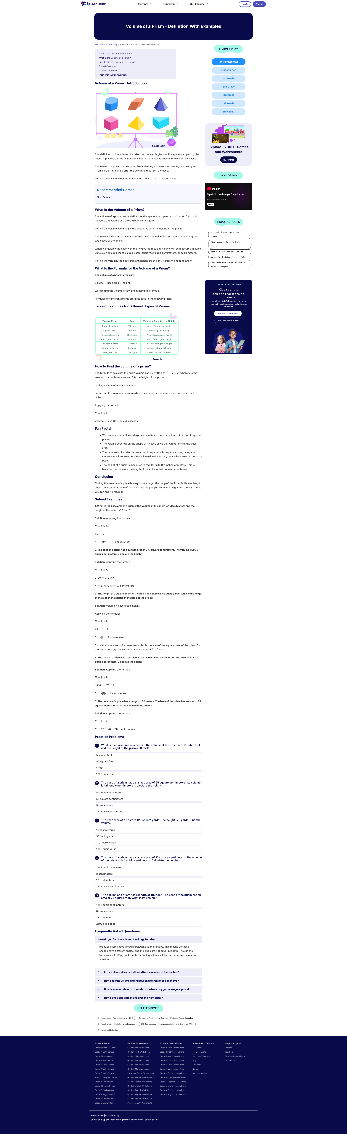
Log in (245, 4)
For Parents (197, 1047)
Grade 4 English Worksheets (139, 1094)
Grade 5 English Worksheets (139, 1098)
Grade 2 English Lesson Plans (173, 1082)
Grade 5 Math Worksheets (138, 1069)
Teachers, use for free (228, 320)
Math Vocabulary (109, 44)
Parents (143, 3)
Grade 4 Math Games (104, 1069)
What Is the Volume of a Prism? (115, 57)
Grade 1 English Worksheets (139, 1082)
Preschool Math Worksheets (139, 1103)
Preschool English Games (106, 1077)
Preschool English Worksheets (140, 1073)
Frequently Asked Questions (113, 74)
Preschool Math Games (105, 1047)
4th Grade (228, 103)
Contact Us (230, 1060)
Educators (169, 3)
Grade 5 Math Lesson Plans (172, 1069)
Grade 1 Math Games (104, 1056)
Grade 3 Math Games (104, 1064)
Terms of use (97, 1115)
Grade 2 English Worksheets (139, 1086)
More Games (103, 197)
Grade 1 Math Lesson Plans (172, 1052)
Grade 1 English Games (105, 1086)
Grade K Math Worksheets (138, 1047)
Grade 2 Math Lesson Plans (172, 1056)
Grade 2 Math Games (104, 1060)
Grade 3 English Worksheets (139, 1090)
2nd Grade (229, 86)
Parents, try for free (228, 313)
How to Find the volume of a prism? (117, 62)
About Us (196, 1064)
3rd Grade (228, 95)
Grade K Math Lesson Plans (172, 1047)
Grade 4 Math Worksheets (138, 1064)
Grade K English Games (105, 1082)
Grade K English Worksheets (139, 1077)
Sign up (259, 4)
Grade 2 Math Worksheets (138, 1056)
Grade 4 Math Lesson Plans (172, 1064)
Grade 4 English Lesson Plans (173, 1090)
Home (97, 44)
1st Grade (228, 78)
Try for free (228, 159)
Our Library (197, 3)
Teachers (229, 1052)
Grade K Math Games (104, 1052)
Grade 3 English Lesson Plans (173, 1086)
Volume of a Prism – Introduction (115, 53)
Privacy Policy (112, 1115)
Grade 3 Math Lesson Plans (172, 1060)
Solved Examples (107, 66)
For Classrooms (199, 1052)
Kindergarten (228, 70)
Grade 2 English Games (105, 1090)
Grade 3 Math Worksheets (138, 1060)
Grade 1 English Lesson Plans (173, 1077)
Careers (195, 1069)
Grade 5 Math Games (104, 1073)
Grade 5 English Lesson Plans (173, 1094)
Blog (194, 1060)
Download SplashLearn (235, 1056)
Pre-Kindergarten (229, 61)
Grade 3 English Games (105, 1094)
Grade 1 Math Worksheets (138, 1052)
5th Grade (228, 111)
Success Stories (199, 1073)
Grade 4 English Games (105, 1098)
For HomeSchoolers (201, 1056)
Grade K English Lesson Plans (173, 1073)
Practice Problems (108, 70)
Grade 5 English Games (105, 1103)
